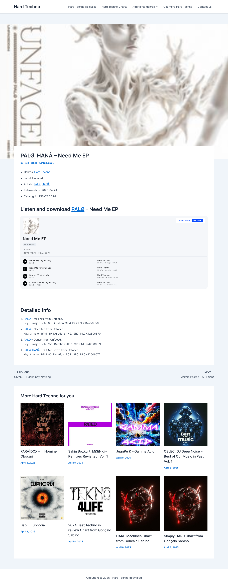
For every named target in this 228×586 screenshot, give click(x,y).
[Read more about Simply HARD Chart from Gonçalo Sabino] (185, 503)
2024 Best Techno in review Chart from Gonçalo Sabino (89, 530)
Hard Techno (27, 6)
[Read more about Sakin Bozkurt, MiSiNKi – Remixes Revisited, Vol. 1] (90, 424)
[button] (156, 6)
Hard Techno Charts (114, 6)
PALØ (37, 184)
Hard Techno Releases (82, 6)
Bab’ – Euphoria (33, 525)
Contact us (204, 6)
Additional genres (144, 6)
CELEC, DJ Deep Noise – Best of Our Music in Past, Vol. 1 (184, 456)
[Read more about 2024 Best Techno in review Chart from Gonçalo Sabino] (90, 498)
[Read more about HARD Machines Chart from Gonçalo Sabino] (138, 503)
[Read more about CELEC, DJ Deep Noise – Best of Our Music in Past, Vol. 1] (185, 424)
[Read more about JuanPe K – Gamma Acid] (138, 424)
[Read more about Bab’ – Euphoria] (42, 498)
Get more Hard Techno (177, 6)
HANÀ (46, 184)
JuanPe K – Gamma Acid (135, 451)
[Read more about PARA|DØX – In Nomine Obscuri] (42, 424)
